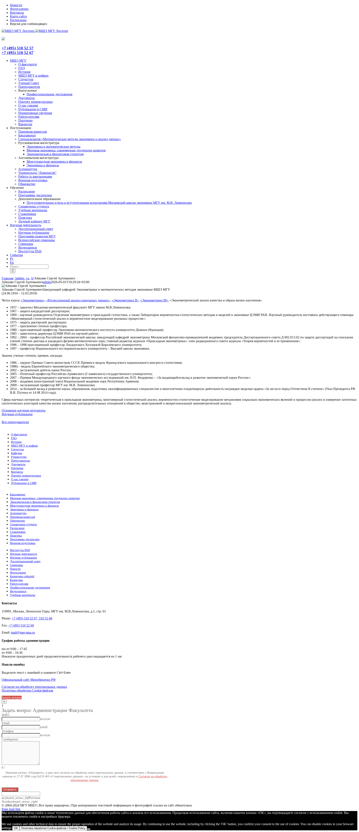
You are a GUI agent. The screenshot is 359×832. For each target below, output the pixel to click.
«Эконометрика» (32, 300)
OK (16, 828)
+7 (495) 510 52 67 (17, 52)
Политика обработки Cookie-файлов (27, 690)
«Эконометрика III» (154, 300)
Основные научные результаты (23, 410)
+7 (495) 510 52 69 (21, 625)
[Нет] (88, 829)
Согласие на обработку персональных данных (34, 686)
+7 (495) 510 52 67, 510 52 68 (32, 618)
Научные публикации (17, 414)
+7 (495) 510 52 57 (17, 48)
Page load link (11, 809)
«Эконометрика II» (125, 300)
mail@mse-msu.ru (23, 632)
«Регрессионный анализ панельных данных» (78, 300)
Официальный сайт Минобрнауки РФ (29, 679)
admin (47, 282)
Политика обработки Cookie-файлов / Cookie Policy (53, 828)
